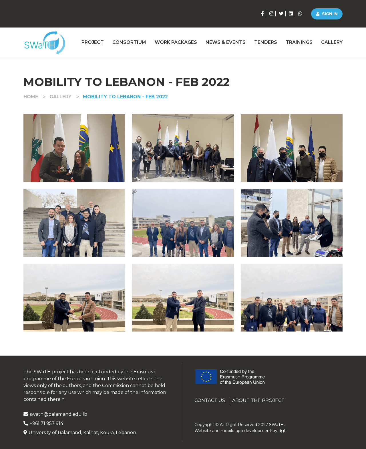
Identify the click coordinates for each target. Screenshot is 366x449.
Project (92, 42)
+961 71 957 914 (46, 423)
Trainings (299, 42)
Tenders (265, 42)
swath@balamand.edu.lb (58, 414)
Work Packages (176, 42)
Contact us (209, 400)
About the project (258, 400)
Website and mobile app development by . (240, 430)
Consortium (129, 42)
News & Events (226, 42)
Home (30, 96)
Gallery (332, 42)
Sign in (329, 13)
